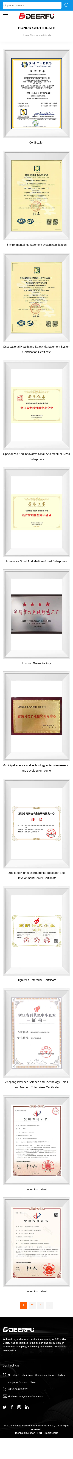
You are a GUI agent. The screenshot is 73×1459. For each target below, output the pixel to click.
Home (25, 35)
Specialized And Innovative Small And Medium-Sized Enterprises (36, 456)
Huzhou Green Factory (36, 663)
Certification (36, 142)
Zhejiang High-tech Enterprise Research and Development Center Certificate (37, 875)
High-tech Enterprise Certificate (36, 980)
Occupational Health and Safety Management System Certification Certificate (36, 349)
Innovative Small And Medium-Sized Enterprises (36, 561)
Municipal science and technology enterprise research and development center (36, 768)
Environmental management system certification (37, 244)
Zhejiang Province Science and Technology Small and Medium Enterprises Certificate (36, 1085)
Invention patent (37, 1189)
